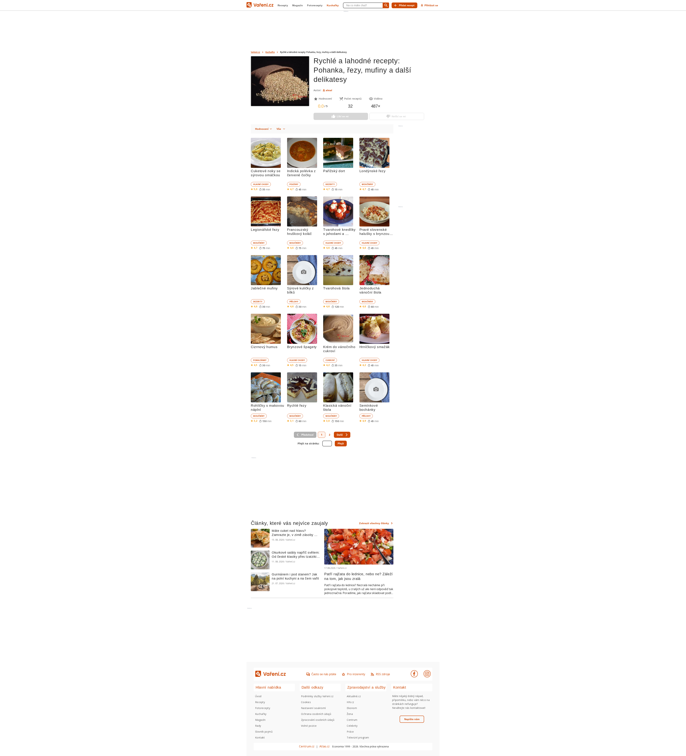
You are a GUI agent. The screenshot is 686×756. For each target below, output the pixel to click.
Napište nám (411, 719)
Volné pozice (309, 725)
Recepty (283, 5)
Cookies (306, 702)
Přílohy (293, 301)
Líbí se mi (343, 116)
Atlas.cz (324, 746)
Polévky (293, 184)
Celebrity (352, 725)
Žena (350, 714)
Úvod (258, 696)
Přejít (341, 443)
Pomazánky (259, 360)
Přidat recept (406, 5)
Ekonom (352, 708)
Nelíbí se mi (399, 116)
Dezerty (330, 184)
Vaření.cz (255, 52)
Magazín (297, 5)
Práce (350, 731)
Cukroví (330, 360)
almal (329, 90)
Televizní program (358, 737)
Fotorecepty (314, 5)
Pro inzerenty (356, 674)
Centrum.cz (306, 746)
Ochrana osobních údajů (316, 714)
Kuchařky (333, 5)
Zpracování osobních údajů (318, 719)
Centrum (352, 719)
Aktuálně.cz (354, 696)
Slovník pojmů (264, 731)
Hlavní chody (261, 184)
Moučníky (367, 184)
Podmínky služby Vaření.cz (317, 696)
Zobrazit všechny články (374, 523)
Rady (258, 725)
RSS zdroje (383, 674)
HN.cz (350, 702)
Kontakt (260, 737)
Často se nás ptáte (323, 674)
